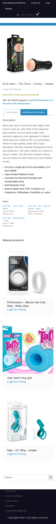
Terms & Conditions (14, 496)
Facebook (10, 506)
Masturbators (24, 103)
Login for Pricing (28, 273)
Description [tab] (12, 112)
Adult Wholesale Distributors (14, 3)
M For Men (12, 103)
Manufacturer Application (16, 511)
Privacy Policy (12, 501)
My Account (11, 491)
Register (8, 9)
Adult (31, 100)
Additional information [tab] (33, 112)
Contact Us (35, 3)
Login (48, 3)
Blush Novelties (42, 100)
